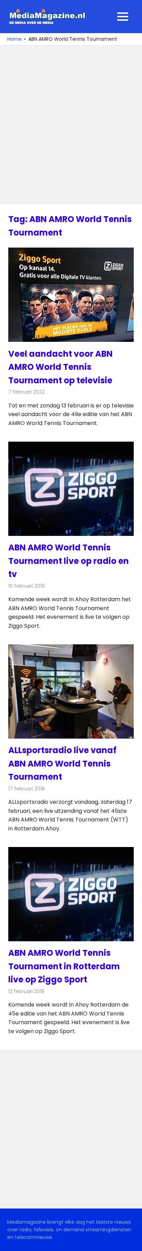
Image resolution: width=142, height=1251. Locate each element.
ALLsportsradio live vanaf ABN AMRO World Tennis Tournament (62, 763)
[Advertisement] (71, 125)
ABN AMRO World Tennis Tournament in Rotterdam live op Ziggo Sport (64, 966)
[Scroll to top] (132, 1241)
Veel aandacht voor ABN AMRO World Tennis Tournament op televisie (60, 367)
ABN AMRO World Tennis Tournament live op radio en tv (68, 561)
